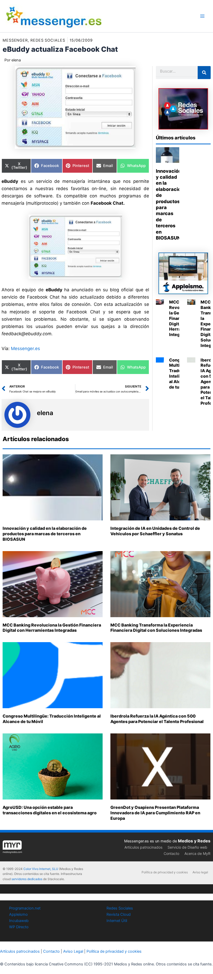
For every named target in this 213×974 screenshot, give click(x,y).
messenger (15, 40)
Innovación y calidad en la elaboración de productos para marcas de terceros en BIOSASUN (45, 534)
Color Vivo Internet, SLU (40, 869)
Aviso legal (200, 872)
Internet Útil (116, 920)
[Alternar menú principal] (202, 16)
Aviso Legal (73, 951)
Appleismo (18, 914)
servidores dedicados (26, 879)
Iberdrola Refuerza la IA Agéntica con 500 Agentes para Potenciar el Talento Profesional (157, 718)
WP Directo (19, 927)
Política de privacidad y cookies (165, 872)
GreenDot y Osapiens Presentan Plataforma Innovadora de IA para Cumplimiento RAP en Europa (155, 813)
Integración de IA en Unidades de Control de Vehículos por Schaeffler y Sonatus (155, 531)
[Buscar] (204, 72)
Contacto (171, 853)
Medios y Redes (194, 840)
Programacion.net (25, 908)
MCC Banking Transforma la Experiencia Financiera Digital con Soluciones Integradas (156, 627)
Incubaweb (19, 920)
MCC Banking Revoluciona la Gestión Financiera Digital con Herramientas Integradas (52, 627)
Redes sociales (47, 40)
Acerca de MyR (197, 853)
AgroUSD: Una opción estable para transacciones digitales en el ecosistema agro (50, 810)
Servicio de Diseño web (187, 847)
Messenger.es (25, 348)
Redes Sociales (119, 908)
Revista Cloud (118, 914)
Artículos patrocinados (143, 847)
